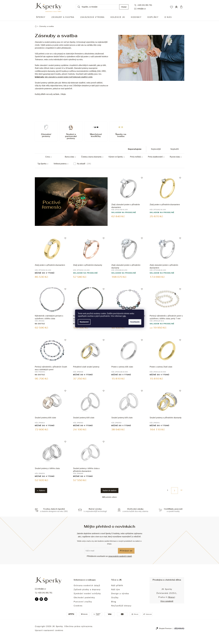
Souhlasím (135, 322)
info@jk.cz (141, 9)
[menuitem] (40, 17)
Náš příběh (117, 585)
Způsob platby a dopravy (87, 589)
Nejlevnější (156, 149)
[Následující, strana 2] (174, 490)
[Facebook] (36, 599)
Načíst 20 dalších (109, 490)
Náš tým (115, 589)
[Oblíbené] (171, 6)
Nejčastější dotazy (121, 606)
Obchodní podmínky (84, 598)
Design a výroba (120, 594)
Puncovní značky (83, 602)
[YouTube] (46, 599)
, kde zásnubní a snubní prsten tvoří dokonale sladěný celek (63, 77)
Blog (113, 602)
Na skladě (83, 164)
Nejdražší (174, 149)
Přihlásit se (126, 551)
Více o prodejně (166, 601)
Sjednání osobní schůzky (87, 594)
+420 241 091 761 (144, 5)
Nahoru (42, 490)
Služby (115, 598)
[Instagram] (41, 599)
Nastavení (84, 322)
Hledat (123, 7)
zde (124, 316)
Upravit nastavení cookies (49, 630)
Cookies (78, 606)
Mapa (171, 597)
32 (181, 490)
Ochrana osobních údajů (87, 585)
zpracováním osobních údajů (120, 556)
